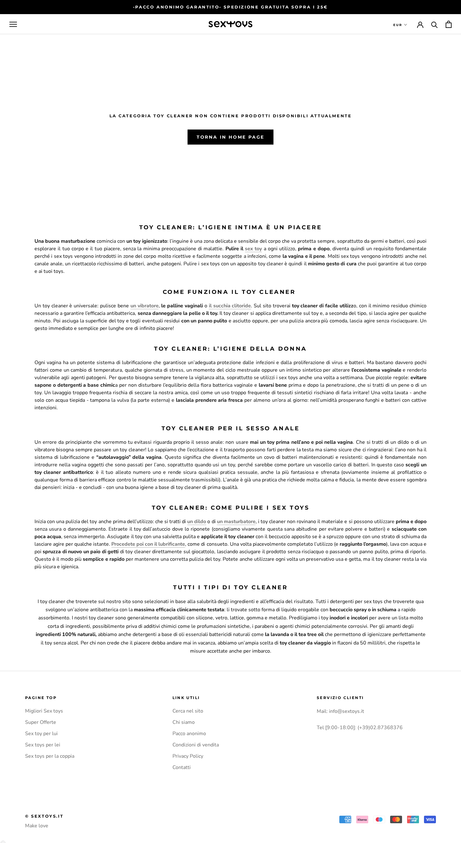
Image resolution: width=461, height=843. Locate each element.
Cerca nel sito (187, 711)
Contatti (181, 767)
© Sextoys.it (44, 816)
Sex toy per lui (41, 733)
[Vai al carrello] (449, 24)
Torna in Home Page (230, 137)
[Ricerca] (434, 24)
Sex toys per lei (42, 744)
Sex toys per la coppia (49, 756)
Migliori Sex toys (44, 711)
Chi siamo (183, 722)
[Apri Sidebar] (13, 24)
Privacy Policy (187, 756)
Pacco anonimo (189, 733)
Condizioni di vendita (195, 744)
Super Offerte (40, 722)
